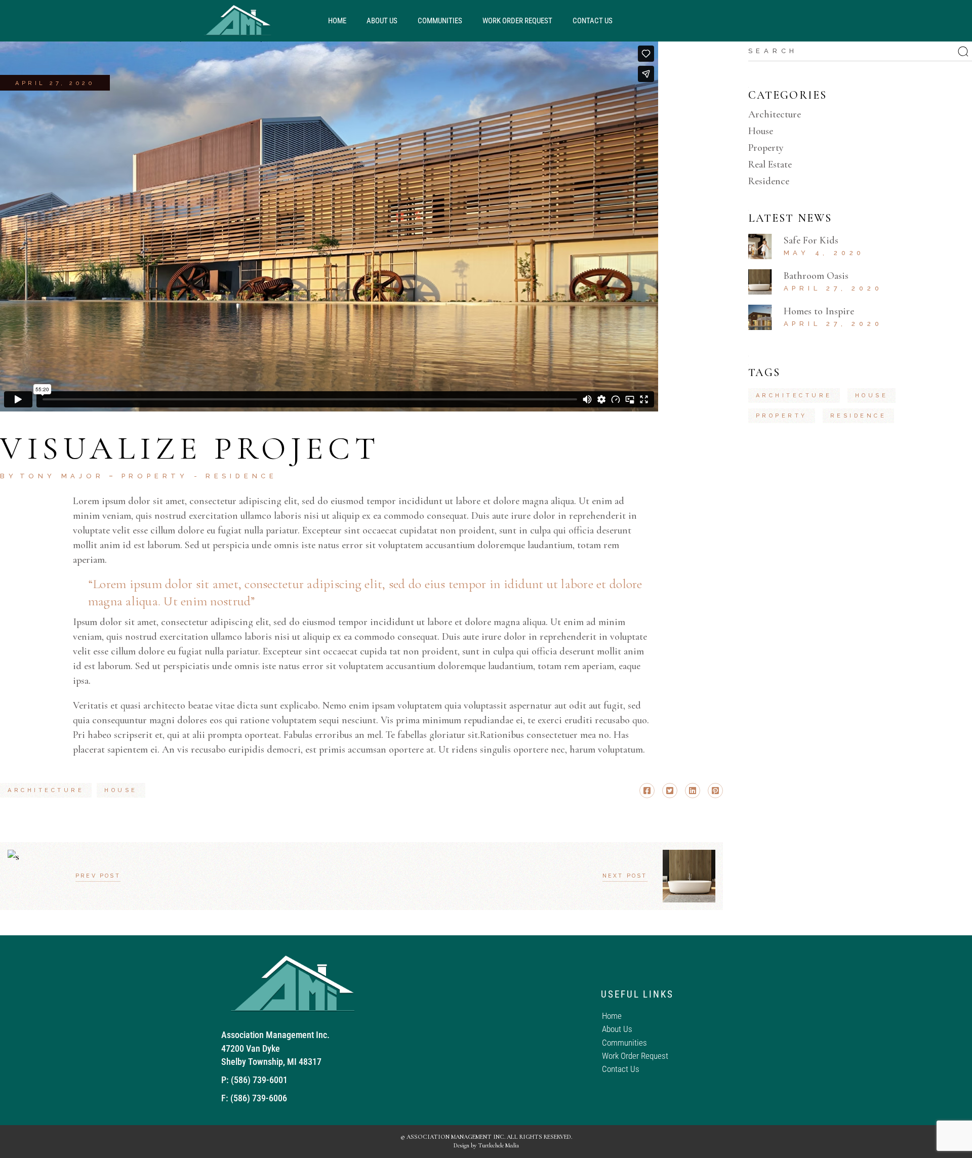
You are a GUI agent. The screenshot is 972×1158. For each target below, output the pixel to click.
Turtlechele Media (498, 1145)
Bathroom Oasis (816, 276)
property (781, 415)
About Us (382, 20)
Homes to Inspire (819, 311)
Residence (241, 476)
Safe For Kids (811, 240)
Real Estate (770, 164)
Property (155, 476)
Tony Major (62, 476)
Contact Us (593, 20)
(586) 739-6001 (259, 1079)
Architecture (774, 114)
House (760, 131)
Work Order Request (517, 20)
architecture (46, 790)
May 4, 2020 (824, 253)
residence (858, 415)
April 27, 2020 (55, 83)
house (121, 790)
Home (337, 20)
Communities (440, 20)
